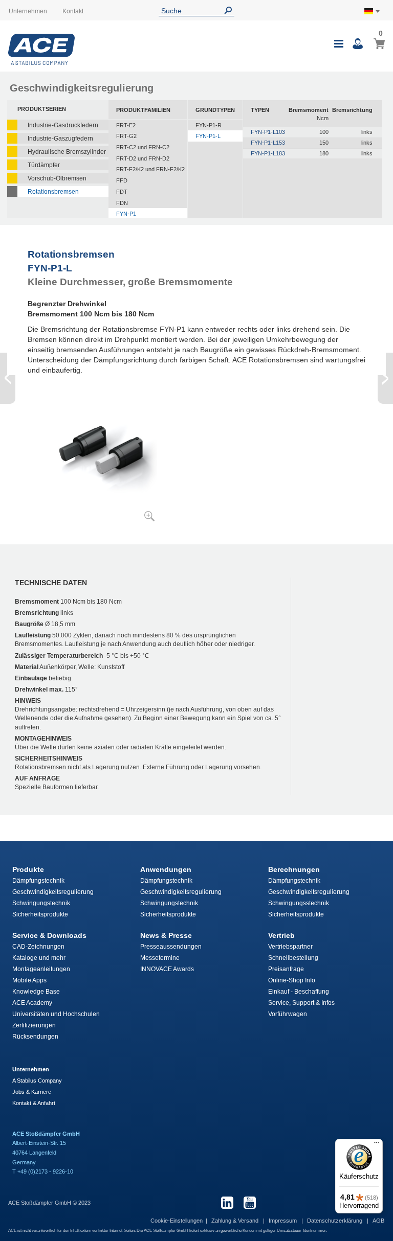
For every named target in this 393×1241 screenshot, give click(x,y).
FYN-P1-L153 (268, 143)
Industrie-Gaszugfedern (60, 138)
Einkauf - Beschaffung (298, 991)
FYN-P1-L (208, 136)
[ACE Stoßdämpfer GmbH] (41, 49)
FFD (121, 180)
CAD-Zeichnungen (38, 946)
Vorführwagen (287, 1014)
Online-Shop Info (291, 980)
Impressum (283, 1220)
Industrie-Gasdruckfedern (63, 125)
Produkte (28, 869)
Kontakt (72, 11)
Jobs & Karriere (31, 1092)
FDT (121, 192)
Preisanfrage (286, 969)
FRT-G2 (126, 136)
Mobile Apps (29, 980)
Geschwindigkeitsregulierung (53, 891)
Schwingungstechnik (41, 903)
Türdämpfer (44, 165)
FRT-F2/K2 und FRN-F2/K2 (150, 169)
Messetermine (160, 957)
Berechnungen (294, 869)
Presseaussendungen (171, 946)
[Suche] (230, 10)
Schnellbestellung (293, 957)
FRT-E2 (126, 125)
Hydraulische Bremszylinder (67, 151)
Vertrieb (281, 935)
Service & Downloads (49, 935)
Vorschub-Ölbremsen (57, 178)
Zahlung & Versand (235, 1220)
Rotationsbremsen (53, 191)
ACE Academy (32, 1002)
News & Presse (166, 935)
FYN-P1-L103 (268, 132)
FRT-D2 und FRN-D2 (142, 158)
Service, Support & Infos (301, 1002)
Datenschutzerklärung (335, 1220)
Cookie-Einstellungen (176, 1220)
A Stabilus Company (37, 1080)
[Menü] (376, 1145)
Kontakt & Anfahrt (33, 1103)
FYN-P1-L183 (268, 153)
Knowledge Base (36, 991)
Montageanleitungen (41, 969)
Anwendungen (165, 869)
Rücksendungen (35, 1036)
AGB (378, 1220)
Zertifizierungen (34, 1025)
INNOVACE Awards (167, 969)
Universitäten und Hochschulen (56, 1014)
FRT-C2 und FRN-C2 (142, 147)
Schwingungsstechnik (298, 903)
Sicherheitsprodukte (40, 914)
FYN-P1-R (208, 125)
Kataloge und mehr (39, 957)
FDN (122, 203)
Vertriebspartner (290, 946)
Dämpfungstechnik (38, 880)
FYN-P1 (126, 214)
